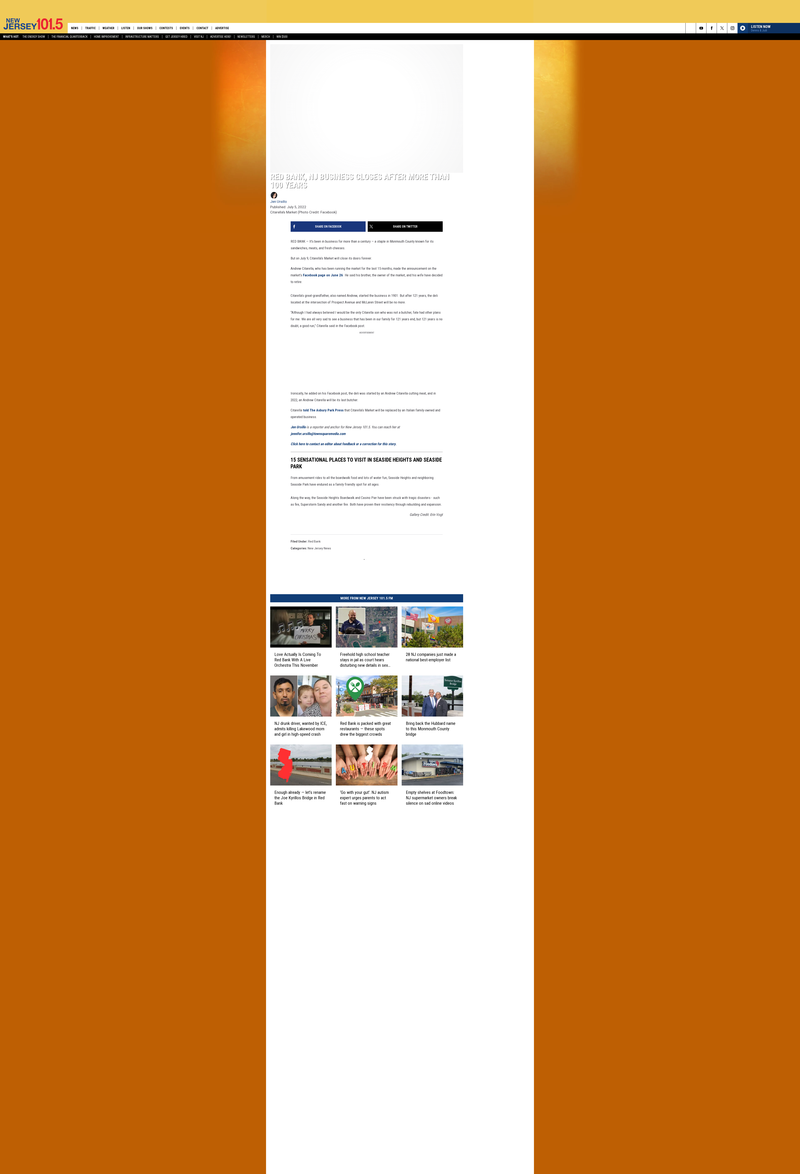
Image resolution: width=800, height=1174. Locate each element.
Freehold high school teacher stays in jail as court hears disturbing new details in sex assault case (365, 660)
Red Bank (314, 541)
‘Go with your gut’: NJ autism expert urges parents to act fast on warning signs (364, 798)
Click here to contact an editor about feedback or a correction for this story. (343, 444)
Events (185, 28)
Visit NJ (199, 36)
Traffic (90, 28)
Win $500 (282, 36)
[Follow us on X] (722, 28)
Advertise (222, 28)
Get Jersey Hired (176, 36)
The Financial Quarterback (69, 36)
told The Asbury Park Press (323, 410)
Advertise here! (220, 36)
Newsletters (246, 36)
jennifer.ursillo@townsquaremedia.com (318, 434)
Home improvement (106, 36)
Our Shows (144, 28)
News (74, 28)
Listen (125, 28)
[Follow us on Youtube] (701, 28)
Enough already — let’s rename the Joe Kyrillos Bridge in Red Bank (300, 798)
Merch (265, 36)
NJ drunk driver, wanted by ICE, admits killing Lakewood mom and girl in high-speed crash (300, 729)
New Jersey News (319, 548)
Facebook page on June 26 (323, 275)
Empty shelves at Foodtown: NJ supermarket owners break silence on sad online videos (431, 798)
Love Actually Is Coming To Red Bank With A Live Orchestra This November (297, 660)
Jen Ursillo (278, 201)
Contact (202, 28)
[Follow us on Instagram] (732, 28)
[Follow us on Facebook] (711, 28)
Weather (108, 28)
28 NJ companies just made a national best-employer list (431, 657)
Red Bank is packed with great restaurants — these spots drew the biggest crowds (365, 729)
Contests (166, 28)
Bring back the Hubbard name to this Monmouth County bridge (430, 729)
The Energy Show (33, 36)
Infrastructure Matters (142, 36)
